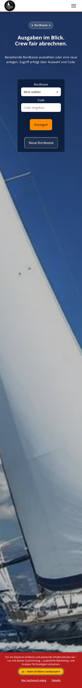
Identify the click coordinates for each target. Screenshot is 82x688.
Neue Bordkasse (41, 143)
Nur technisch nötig (33, 680)
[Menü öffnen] (73, 6)
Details (56, 680)
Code (41, 100)
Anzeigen (41, 124)
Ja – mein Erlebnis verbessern (41, 671)
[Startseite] (36, 6)
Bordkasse (41, 84)
